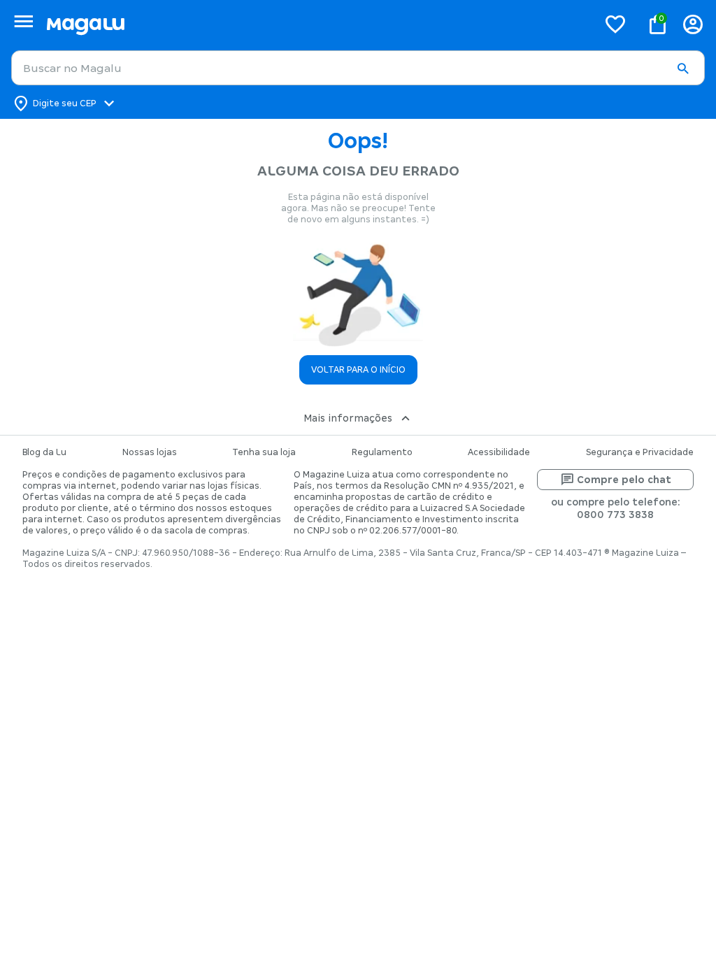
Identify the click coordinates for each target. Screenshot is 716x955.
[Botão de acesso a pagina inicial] (316, 24)
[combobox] (358, 67)
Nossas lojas (149, 452)
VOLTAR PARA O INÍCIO (358, 370)
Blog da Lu (44, 452)
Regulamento (382, 452)
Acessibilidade (499, 452)
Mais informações (347, 418)
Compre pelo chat (624, 479)
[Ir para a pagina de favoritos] (615, 24)
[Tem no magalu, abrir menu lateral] (23, 21)
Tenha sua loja (264, 452)
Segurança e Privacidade (640, 452)
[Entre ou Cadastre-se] (693, 24)
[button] (682, 68)
